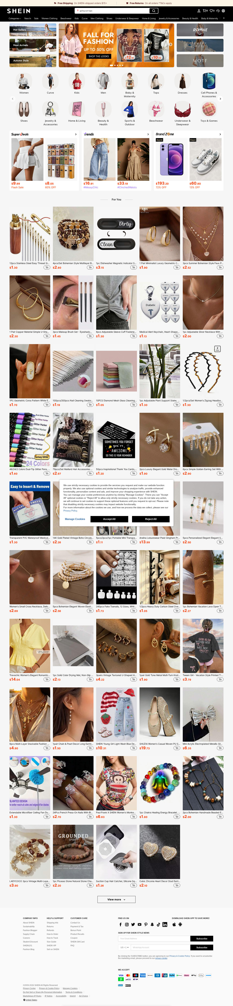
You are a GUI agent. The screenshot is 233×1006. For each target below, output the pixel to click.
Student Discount (30, 942)
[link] (58, 3)
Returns (50, 926)
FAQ (72, 945)
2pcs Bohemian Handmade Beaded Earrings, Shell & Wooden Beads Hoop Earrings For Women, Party (203, 812)
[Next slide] (170, 44)
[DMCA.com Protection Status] (128, 985)
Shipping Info (52, 923)
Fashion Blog (28, 949)
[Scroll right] (224, 18)
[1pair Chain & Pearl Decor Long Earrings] (73, 714)
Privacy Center (29, 988)
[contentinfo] (165, 977)
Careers (26, 938)
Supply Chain (29, 934)
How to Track (52, 938)
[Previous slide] (62, 44)
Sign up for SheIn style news (133, 933)
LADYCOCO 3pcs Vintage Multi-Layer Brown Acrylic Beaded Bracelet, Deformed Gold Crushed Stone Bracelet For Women (30, 881)
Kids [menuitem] (77, 18)
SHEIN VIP (51, 945)
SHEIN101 (27, 945)
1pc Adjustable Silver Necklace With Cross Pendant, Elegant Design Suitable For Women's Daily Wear (203, 332)
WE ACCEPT (123, 970)
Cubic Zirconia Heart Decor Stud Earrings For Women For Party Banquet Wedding (159, 881)
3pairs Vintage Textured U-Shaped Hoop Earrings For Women (116, 675)
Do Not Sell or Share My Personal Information (42, 992)
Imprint (73, 996)
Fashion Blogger (30, 930)
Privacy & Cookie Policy (179, 956)
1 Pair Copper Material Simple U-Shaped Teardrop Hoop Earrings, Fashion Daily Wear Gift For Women (30, 332)
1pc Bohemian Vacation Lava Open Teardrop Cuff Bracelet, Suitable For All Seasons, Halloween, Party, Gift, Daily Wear (203, 606)
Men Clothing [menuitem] (97, 18)
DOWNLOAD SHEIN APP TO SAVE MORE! (191, 918)
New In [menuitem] (27, 18)
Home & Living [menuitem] (149, 18)
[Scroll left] (220, 18)
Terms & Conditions (73, 992)
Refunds (50, 930)
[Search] (153, 10)
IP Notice (48, 996)
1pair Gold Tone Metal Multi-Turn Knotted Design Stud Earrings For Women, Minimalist (159, 675)
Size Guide (51, 942)
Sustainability (29, 926)
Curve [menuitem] (84, 18)
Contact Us (75, 923)
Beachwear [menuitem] (66, 18)
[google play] (180, 926)
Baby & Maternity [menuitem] (209, 18)
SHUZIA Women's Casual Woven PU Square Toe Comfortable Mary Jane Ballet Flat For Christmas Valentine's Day (159, 744)
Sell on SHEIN (53, 949)
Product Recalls (77, 934)
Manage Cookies (70, 988)
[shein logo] (18, 10)
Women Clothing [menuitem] (49, 18)
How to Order (52, 934)
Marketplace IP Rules (32, 996)
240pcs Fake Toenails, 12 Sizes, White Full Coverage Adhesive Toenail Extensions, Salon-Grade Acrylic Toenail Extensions (116, 606)
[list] (143, 924)
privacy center (161, 958)
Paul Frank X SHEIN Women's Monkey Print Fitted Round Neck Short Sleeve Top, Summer (116, 812)
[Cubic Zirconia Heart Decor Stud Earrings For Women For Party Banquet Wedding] (159, 852)
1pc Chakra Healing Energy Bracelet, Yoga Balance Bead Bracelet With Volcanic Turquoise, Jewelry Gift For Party (159, 812)
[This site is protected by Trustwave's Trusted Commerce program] (120, 985)
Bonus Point (76, 930)
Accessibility (61, 996)
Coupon (74, 938)
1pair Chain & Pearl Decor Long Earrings (73, 744)
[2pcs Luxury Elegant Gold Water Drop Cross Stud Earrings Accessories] (159, 440)
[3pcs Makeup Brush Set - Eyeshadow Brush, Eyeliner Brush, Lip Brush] (73, 302)
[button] (218, 11)
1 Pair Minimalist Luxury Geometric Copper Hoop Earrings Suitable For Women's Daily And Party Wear (159, 263)
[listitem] (30, 238)
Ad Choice (83, 996)
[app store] (174, 926)
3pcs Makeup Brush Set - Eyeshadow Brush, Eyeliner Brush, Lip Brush (73, 332)
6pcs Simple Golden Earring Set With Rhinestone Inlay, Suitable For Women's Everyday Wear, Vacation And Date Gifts (203, 469)
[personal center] (199, 11)
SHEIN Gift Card (77, 942)
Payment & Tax (77, 926)
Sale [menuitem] (36, 18)
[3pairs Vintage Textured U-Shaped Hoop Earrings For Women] (116, 646)
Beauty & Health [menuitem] (190, 18)
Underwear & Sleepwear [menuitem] (127, 18)
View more (114, 899)
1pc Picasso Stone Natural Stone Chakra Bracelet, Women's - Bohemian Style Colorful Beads (73, 881)
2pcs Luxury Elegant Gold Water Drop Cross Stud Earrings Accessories (159, 469)
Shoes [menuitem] (109, 18)
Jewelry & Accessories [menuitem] (169, 18)
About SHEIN (28, 923)
